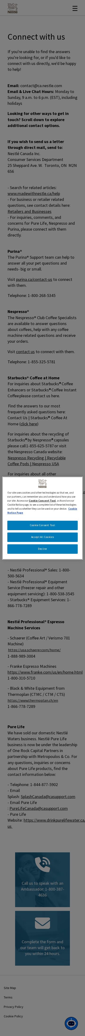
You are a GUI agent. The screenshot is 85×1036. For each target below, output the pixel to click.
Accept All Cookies (42, 537)
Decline (42, 548)
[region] (42, 517)
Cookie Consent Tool (42, 525)
